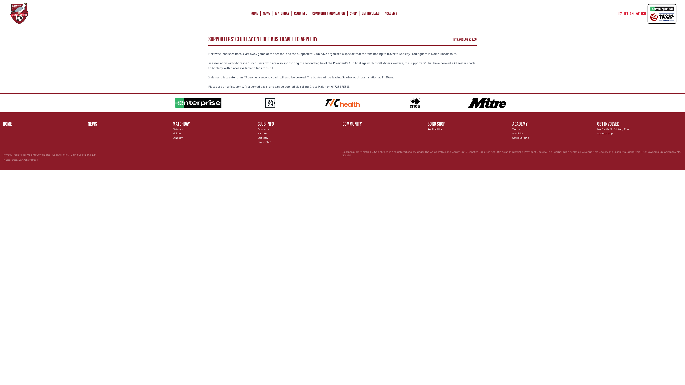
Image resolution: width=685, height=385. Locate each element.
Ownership (264, 142)
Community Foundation (328, 13)
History (262, 133)
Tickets (177, 133)
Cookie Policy (61, 154)
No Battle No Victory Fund (613, 129)
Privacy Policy (13, 154)
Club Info (300, 13)
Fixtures (178, 129)
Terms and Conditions (37, 154)
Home (254, 13)
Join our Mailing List (84, 154)
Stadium (178, 137)
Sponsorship (605, 133)
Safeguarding (520, 137)
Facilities (517, 133)
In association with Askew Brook (20, 159)
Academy (391, 13)
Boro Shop (436, 124)
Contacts (263, 129)
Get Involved (371, 13)
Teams (516, 129)
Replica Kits (434, 129)
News (266, 13)
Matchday (282, 13)
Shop (353, 13)
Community (352, 124)
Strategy (263, 137)
